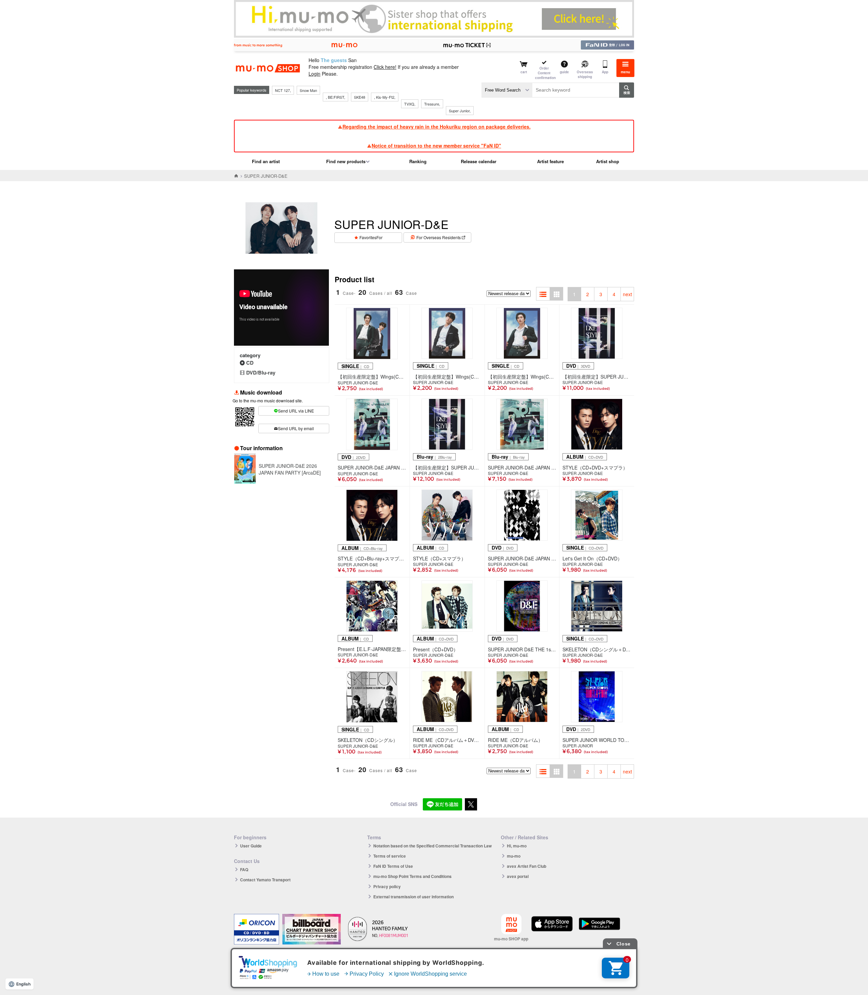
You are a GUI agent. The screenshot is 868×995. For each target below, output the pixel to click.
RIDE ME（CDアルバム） (515, 740)
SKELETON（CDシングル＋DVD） (597, 649)
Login (314, 73)
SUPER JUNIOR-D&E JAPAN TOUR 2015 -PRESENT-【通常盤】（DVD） (522, 558)
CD (250, 362)
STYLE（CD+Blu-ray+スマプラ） (372, 558)
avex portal (518, 876)
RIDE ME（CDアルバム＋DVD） (447, 740)
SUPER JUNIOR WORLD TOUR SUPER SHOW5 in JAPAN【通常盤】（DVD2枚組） (597, 740)
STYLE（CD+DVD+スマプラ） (595, 467)
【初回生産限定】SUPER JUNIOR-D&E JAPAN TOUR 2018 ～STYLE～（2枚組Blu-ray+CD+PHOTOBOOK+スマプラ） (447, 467)
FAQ (244, 869)
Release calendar (478, 161)
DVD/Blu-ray (260, 372)
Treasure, (432, 104)
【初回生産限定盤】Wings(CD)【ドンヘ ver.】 (447, 377)
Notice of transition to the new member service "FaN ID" (436, 145)
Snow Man (308, 90)
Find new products (346, 161)
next (627, 294)
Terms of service (389, 856)
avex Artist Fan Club (526, 866)
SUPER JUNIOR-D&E (358, 382)
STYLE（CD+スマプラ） (439, 558)
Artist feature (550, 161)
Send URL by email (296, 428)
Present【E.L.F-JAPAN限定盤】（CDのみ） (372, 649)
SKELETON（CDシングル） (368, 740)
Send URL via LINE (296, 411)
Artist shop (607, 161)
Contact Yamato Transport (265, 880)
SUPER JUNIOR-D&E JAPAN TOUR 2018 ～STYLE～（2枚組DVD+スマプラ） (372, 467)
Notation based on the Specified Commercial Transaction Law (432, 846)
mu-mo (513, 856)
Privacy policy (387, 886)
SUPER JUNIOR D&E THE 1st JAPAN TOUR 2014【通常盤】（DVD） (522, 649)
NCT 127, (283, 90)
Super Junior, (460, 110)
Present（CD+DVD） (435, 649)
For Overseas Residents (438, 237)
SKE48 (359, 97)
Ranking (418, 161)
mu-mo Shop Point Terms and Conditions (412, 876)
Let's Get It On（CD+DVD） (592, 558)
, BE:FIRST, (335, 97)
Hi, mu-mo (517, 846)
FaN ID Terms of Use (393, 866)
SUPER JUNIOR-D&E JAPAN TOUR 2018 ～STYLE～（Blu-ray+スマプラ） (522, 467)
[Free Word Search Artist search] (506, 90)
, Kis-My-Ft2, (384, 97)
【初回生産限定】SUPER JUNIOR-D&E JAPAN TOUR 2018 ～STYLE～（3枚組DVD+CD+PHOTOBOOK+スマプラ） (597, 377)
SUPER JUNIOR (578, 745)
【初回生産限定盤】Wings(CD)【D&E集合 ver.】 (372, 377)
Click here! (385, 66)
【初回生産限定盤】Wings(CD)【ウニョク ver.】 (522, 377)
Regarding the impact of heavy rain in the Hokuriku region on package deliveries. (436, 126)
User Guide (251, 846)
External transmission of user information (413, 897)
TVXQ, (409, 104)
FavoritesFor (370, 237)
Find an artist (266, 161)
